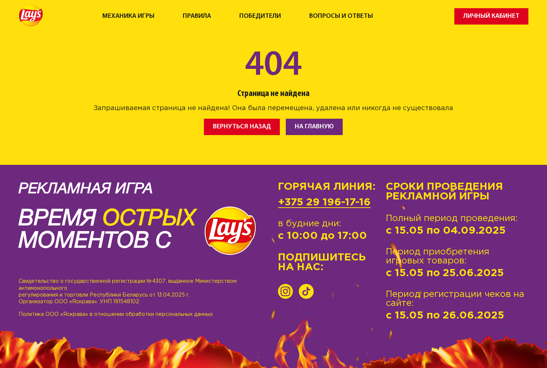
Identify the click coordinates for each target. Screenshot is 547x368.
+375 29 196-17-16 (324, 202)
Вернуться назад (242, 126)
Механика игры (128, 16)
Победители (260, 16)
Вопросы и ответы (341, 16)
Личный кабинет (491, 16)
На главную (314, 126)
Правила (197, 16)
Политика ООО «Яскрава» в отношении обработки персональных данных (116, 314)
